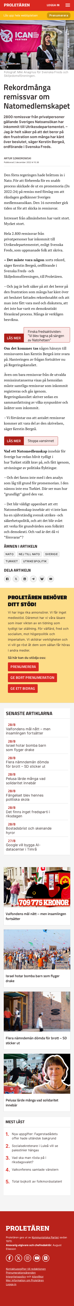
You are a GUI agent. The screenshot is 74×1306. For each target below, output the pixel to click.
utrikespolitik (35, 561)
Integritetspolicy (16, 1276)
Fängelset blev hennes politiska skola (24, 797)
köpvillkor (38, 1276)
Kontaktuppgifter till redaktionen (26, 1268)
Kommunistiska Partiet (45, 1237)
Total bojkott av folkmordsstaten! (37, 1181)
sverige (51, 554)
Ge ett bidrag (22, 688)
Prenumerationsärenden (21, 1272)
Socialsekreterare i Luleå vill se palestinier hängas (35, 1148)
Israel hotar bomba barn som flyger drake (26, 747)
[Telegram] (33, 579)
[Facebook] (7, 579)
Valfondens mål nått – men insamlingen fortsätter (28, 731)
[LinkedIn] (24, 579)
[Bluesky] (42, 579)
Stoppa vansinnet (41, 440)
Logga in (53, 5)
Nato (10, 554)
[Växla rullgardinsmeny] (68, 5)
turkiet (12, 561)
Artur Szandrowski (17, 158)
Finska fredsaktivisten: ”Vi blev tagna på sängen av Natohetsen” (46, 335)
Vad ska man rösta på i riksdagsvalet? (29, 1160)
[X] (16, 579)
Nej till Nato (29, 554)
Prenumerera (58, 15)
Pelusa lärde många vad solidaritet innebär (25, 781)
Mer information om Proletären (25, 1280)
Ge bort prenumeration (32, 677)
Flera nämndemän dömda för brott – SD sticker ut (27, 764)
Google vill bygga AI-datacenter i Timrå (23, 847)
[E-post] (50, 579)
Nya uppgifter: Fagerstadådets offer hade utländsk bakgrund (35, 1136)
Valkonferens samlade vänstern (35, 1169)
